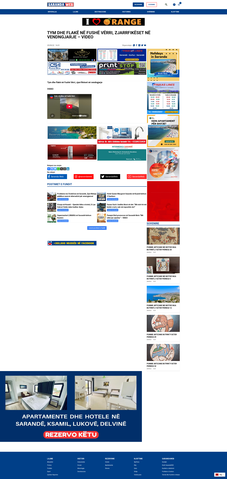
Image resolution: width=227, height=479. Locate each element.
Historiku (126, 12)
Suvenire (151, 4)
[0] (179, 4)
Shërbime (151, 12)
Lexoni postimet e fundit (97, 228)
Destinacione (100, 12)
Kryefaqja (52, 12)
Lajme (75, 12)
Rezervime (138, 4)
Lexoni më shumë (63, 199)
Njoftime (175, 12)
